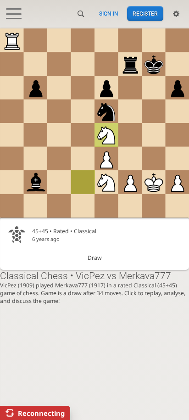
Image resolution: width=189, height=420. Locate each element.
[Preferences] (176, 14)
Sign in (108, 14)
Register (145, 14)
